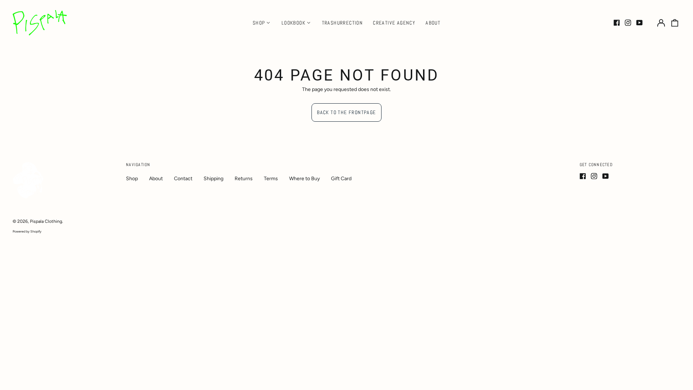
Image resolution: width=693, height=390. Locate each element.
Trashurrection (342, 23)
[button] (675, 23)
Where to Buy (304, 179)
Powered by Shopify (27, 231)
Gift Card (341, 179)
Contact (183, 179)
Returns (244, 179)
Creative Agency (394, 23)
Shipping (213, 179)
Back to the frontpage (346, 112)
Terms (271, 179)
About (433, 23)
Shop (132, 179)
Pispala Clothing (46, 221)
